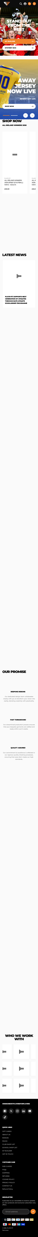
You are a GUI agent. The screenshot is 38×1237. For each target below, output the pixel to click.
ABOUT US (6, 1135)
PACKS (4, 1141)
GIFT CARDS (7, 1131)
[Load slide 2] (14, 115)
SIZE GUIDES (7, 1166)
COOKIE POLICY (8, 1179)
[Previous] (4, 908)
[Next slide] (32, 115)
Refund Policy (7, 1189)
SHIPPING (6, 1173)
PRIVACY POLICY (8, 1182)
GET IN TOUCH (7, 1154)
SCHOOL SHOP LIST (9, 1147)
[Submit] (33, 1211)
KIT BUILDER (7, 1151)
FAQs (4, 1170)
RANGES (5, 1138)
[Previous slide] (25, 115)
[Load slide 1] (6, 115)
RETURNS (6, 1176)
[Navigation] (34, 3)
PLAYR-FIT (7, 178)
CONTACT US (7, 1186)
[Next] (11, 908)
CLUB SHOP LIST (8, 1144)
